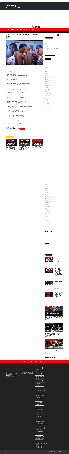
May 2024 (46, 101)
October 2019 (47, 208)
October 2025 (47, 67)
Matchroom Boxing (40, 421)
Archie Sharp (38, 380)
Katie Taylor (38, 414)
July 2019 (46, 214)
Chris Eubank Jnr (39, 387)
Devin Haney (38, 397)
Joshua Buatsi (39, 411)
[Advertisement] (34, 18)
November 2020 (47, 182)
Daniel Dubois (39, 392)
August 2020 (47, 188)
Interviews (47, 234)
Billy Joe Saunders (40, 381)
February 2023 (47, 129)
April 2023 (47, 125)
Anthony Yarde (39, 378)
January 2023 (47, 131)
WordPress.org (48, 251)
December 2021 (47, 156)
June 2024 (46, 99)
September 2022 (47, 139)
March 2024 (47, 105)
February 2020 (47, 200)
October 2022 (47, 137)
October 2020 (47, 184)
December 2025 (47, 63)
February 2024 (47, 107)
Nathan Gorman (39, 429)
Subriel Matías (39, 434)
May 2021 (46, 170)
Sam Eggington (39, 433)
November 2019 (47, 206)
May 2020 (46, 194)
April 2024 (47, 103)
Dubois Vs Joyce (39, 402)
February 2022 (47, 152)
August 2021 (47, 164)
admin (8, 37)
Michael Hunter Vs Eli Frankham (40, 426)
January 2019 (47, 226)
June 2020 (46, 192)
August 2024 (47, 95)
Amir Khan (38, 373)
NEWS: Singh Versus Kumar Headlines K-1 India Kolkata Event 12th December (58, 259)
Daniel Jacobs (39, 394)
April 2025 (47, 79)
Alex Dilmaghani (39, 369)
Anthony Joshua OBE (40, 376)
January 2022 (47, 154)
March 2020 (47, 198)
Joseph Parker (39, 409)
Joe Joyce (38, 407)
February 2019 (47, 224)
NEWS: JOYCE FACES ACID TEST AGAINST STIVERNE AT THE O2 (58, 294)
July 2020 (46, 190)
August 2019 (47, 212)
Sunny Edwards (39, 436)
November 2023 (47, 113)
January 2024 (47, 109)
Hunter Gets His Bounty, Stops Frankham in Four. (37, 147)
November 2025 (47, 65)
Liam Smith (38, 419)
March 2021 (47, 174)
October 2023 (47, 115)
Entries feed (47, 247)
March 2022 (47, 150)
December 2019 (47, 204)
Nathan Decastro (39, 428)
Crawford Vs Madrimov (41, 388)
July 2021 (46, 166)
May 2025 (46, 77)
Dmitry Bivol (39, 400)
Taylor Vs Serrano (40, 438)
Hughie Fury (38, 404)
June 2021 (46, 168)
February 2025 (47, 83)
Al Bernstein (38, 368)
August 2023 (47, 119)
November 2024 (47, 89)
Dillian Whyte (22, 129)
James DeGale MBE (39, 406)
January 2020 (47, 202)
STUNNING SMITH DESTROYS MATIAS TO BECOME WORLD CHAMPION (24, 148)
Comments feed (48, 249)
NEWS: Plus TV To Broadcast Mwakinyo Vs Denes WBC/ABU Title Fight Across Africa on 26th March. (59, 271)
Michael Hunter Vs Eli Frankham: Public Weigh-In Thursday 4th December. (54, 52)
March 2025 (47, 81)
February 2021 (47, 176)
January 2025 (47, 85)
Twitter (56, 451)
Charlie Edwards (39, 385)
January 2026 (47, 61)
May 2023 (46, 123)
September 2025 (48, 69)
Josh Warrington (39, 413)
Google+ (61, 451)
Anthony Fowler (39, 374)
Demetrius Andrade (40, 395)
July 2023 (46, 121)
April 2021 (47, 172)
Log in (46, 245)
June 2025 (46, 75)
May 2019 (46, 218)
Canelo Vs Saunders (40, 383)
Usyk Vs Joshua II (39, 441)
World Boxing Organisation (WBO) (40, 447)
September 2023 (47, 117)
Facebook (51, 451)
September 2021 (47, 162)
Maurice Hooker (39, 423)
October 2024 (47, 91)
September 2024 (48, 93)
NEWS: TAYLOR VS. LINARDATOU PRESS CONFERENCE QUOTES (58, 284)
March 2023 (47, 127)
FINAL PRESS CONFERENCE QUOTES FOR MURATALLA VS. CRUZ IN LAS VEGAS (11, 148)
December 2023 (47, 111)
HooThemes (11, 453)
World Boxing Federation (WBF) (41, 444)
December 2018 (47, 228)
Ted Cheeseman (39, 440)
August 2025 (47, 71)
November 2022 (47, 135)
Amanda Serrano (39, 371)
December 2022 (47, 133)
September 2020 (48, 186)
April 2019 (47, 220)
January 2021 (47, 178)
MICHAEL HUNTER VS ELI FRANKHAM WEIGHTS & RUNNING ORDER (53, 49)
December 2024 (47, 87)
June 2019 (46, 216)
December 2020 (47, 180)
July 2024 (46, 97)
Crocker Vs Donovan (40, 390)
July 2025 (46, 73)
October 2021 (47, 160)
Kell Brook (38, 416)
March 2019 (47, 222)
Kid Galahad (38, 418)
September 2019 (48, 210)
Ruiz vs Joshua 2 (39, 431)
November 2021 (47, 158)
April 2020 (47, 196)
